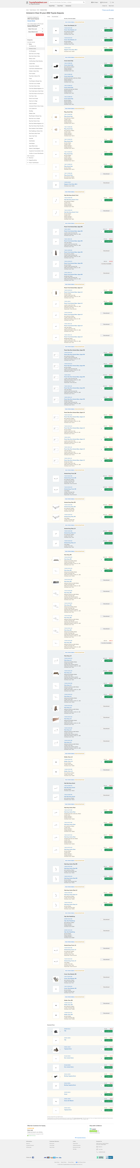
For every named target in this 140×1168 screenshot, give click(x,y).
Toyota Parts (52, 5)
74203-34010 (67, 374)
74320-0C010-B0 (68, 705)
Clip (65, 1030)
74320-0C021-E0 (68, 670)
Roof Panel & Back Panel (34, 133)
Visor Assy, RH (67, 559)
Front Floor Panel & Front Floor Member (36, 93)
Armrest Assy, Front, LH (70, 949)
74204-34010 (67, 437)
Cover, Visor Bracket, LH (70, 29)
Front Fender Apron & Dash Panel (36, 91)
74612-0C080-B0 (68, 63)
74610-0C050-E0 (68, 210)
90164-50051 (67, 1083)
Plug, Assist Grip (68, 116)
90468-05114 (67, 1028)
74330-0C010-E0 (68, 568)
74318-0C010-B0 (68, 28)
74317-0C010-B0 (68, 976)
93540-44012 (67, 1107)
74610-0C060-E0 (68, 785)
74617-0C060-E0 (68, 164)
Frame (30, 78)
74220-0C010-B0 (68, 947)
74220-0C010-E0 (68, 958)
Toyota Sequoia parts (78, 1118)
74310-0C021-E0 (68, 628)
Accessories (68, 5)
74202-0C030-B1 (68, 312)
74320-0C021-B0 (68, 740)
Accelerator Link (32, 46)
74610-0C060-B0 (68, 794)
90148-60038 (67, 1065)
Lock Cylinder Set (33, 108)
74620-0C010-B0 (68, 866)
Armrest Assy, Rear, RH (70, 506)
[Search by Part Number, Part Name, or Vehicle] (84, 2)
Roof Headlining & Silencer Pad (35, 131)
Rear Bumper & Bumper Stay (35, 116)
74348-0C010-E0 (68, 1012)
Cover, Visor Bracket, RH (70, 978)
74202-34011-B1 (68, 323)
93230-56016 (67, 1092)
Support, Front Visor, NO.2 (70, 49)
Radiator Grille (32, 113)
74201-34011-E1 (68, 272)
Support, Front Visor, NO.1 (70, 184)
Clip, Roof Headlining (69, 920)
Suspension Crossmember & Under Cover (36, 150)
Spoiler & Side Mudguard (34, 148)
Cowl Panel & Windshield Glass (35, 68)
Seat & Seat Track (33, 136)
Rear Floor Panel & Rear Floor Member (36, 126)
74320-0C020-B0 (68, 728)
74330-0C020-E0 (68, 694)
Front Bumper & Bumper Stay (35, 81)
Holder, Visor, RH (68, 1004)
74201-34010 (67, 229)
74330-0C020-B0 (68, 683)
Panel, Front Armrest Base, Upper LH (73, 292)
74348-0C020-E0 (68, 759)
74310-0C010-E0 (68, 557)
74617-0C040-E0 (68, 139)
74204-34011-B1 (68, 447)
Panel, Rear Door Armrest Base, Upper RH (74, 354)
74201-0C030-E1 (68, 261)
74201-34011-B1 (68, 239)
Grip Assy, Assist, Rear (69, 812)
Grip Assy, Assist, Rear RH (70, 868)
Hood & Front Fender (33, 98)
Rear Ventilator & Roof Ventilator (36, 128)
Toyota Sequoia (33, 10)
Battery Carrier (32, 58)
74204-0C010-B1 (68, 414)
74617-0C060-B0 (68, 173)
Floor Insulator (32, 73)
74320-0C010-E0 (68, 716)
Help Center (111, 5)
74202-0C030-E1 (68, 290)
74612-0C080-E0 (68, 85)
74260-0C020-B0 (68, 531)
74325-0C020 (67, 182)
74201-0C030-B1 (68, 250)
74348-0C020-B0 (68, 769)
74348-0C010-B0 (68, 1002)
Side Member (32, 140)
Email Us (100, 1146)
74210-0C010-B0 (68, 476)
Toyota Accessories (76, 1145)
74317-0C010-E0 (68, 986)
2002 (38, 10)
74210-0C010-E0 (68, 487)
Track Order (52, 1145)
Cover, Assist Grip (68, 65)
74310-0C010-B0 (68, 579)
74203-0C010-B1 (68, 352)
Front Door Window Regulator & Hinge (36, 88)
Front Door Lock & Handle (34, 83)
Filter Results (40, 34)
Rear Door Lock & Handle (34, 118)
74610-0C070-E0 (68, 835)
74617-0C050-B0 (68, 126)
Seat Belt (31, 138)
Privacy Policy (71, 1162)
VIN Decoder (28, 1147)
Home (27, 10)
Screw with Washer (69, 1100)
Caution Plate (32, 63)
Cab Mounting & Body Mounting (36, 61)
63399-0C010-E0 (68, 930)
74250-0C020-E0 (68, 514)
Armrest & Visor (32, 48)
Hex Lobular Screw (69, 1057)
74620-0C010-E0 (68, 876)
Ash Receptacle (32, 51)
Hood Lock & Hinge (33, 101)
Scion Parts (60, 5)
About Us (28, 1143)
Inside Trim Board (33, 103)
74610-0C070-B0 (68, 810)
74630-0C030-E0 (68, 902)
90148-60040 (67, 1056)
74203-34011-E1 (68, 397)
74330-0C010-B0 (68, 640)
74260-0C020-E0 (68, 540)
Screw (65, 1094)
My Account (52, 1143)
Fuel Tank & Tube (33, 96)
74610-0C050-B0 (68, 197)
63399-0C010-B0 (68, 918)
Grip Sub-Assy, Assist (69, 787)
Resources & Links (76, 1147)
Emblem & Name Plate (34, 71)
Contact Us (104, 5)
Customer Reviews (30, 1145)
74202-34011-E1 (68, 334)
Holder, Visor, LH (68, 761)
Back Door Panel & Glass (34, 56)
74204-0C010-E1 (68, 426)
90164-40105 (67, 1074)
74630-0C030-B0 (68, 892)
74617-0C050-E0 (68, 151)
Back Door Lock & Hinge (34, 53)
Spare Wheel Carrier (33, 146)
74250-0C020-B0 (68, 504)
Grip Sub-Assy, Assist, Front (71, 199)
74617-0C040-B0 (68, 114)
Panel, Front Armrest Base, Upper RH (73, 231)
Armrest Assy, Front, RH (70, 477)
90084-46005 (67, 1037)
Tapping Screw (68, 1048)
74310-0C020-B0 (68, 590)
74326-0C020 (67, 47)
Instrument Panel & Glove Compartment (36, 106)
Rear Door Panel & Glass (34, 121)
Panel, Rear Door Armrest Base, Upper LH (74, 416)
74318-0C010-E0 (68, 37)
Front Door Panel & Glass (34, 86)
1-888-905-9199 (102, 1152)
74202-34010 (67, 301)
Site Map (74, 1149)
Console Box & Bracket (34, 66)
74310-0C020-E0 (68, 603)
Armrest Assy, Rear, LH (69, 532)
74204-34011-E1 (68, 458)
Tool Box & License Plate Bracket (36, 153)
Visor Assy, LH (67, 660)
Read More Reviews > (81, 1137)
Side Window (32, 143)
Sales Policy (56, 1162)
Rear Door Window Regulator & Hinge (36, 123)
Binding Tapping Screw (70, 1076)
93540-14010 (67, 1047)
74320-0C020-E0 (68, 658)
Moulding (31, 111)
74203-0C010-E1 (68, 363)
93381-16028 (67, 1098)
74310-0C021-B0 (68, 615)
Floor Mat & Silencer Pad (34, 76)
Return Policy (63, 1162)
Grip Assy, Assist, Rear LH (70, 894)
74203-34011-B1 (68, 386)
